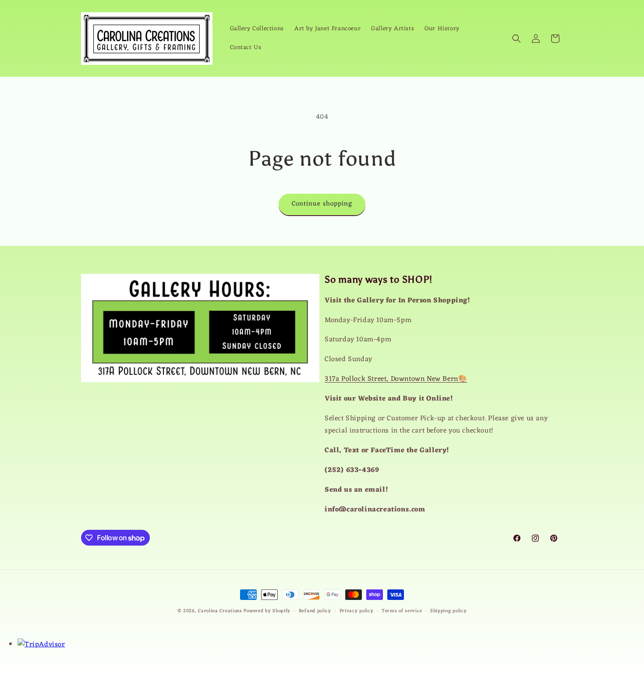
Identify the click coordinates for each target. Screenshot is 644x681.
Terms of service (402, 611)
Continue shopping (322, 204)
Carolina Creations (220, 611)
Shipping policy (448, 611)
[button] (516, 38)
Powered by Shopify (267, 611)
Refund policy (315, 611)
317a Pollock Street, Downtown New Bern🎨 (396, 379)
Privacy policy (357, 611)
